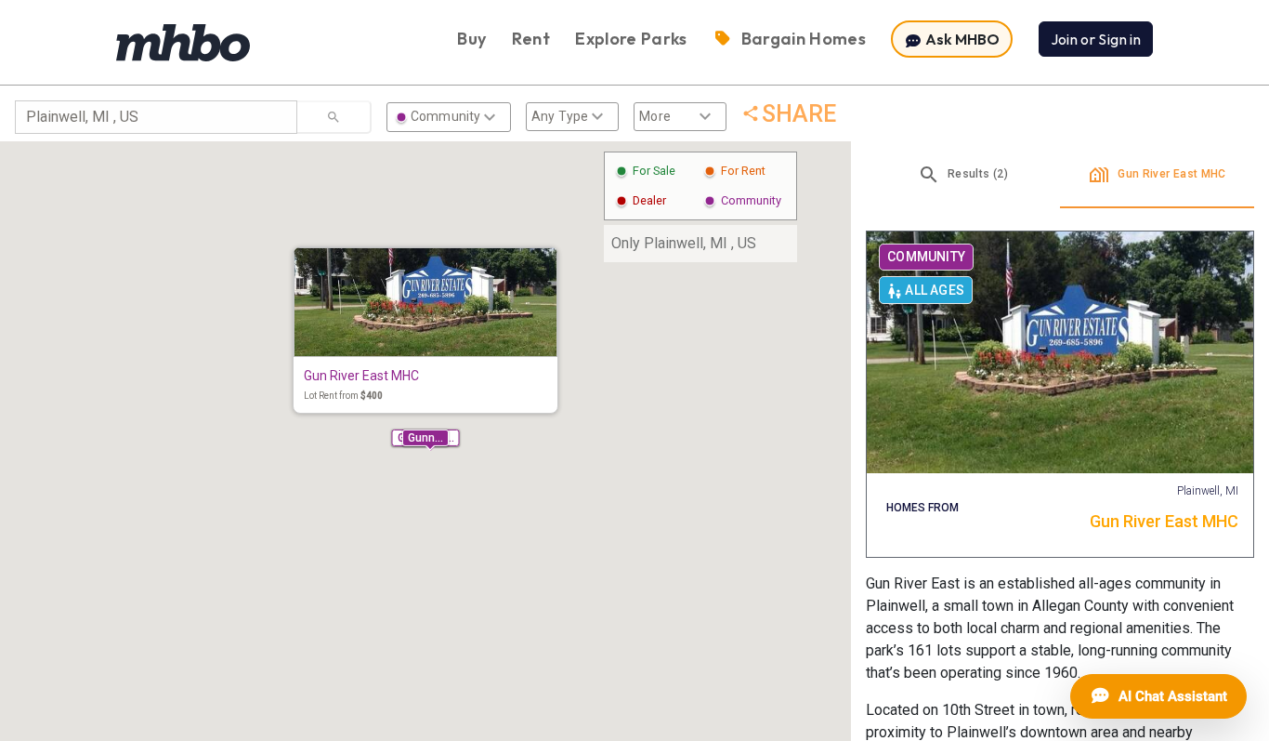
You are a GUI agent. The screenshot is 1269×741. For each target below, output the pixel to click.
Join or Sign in (1096, 39)
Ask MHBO (961, 39)
